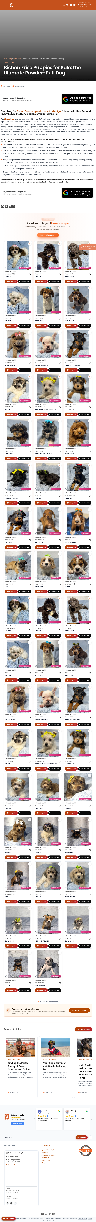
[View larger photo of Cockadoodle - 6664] (89, 864)
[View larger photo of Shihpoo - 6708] (59, 819)
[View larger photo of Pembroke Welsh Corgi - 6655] (59, 908)
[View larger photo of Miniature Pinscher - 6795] (89, 332)
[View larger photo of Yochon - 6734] (29, 775)
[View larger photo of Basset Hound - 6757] (89, 509)
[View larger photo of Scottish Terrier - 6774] (29, 465)
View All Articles (83, 1029)
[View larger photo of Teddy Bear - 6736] (59, 775)
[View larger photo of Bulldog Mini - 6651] (59, 952)
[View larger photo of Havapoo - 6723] (29, 819)
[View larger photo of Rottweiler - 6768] (29, 509)
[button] (91, 1120)
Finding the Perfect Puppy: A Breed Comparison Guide (19, 1066)
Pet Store (86, 1059)
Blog (10, 59)
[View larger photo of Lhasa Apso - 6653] (89, 908)
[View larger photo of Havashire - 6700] (89, 819)
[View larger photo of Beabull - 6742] (89, 554)
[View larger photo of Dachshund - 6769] (59, 509)
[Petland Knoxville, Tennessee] (11, 5)
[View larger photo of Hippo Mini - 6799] (59, 288)
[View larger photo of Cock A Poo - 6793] (89, 421)
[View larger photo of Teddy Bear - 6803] (59, 243)
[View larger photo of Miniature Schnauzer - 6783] (59, 421)
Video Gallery (46, 1160)
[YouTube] (11, 1203)
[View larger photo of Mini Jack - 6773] (89, 465)
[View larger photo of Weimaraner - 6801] (89, 243)
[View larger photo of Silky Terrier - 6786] (89, 376)
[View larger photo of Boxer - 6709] (29, 864)
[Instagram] (15, 1203)
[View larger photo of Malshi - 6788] (29, 376)
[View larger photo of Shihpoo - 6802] (29, 243)
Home (6, 59)
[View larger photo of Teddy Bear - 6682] (59, 864)
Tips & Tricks (17, 59)
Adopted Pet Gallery (48, 1155)
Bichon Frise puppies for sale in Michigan (39, 111)
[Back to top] (90, 1137)
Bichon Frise (9, 119)
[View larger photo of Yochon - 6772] (59, 465)
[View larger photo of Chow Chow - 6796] (29, 332)
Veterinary (92, 1062)
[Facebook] (7, 1203)
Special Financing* (48, 1150)
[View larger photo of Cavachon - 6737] (59, 554)
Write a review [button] (17, 1123)
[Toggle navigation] (6, 5)
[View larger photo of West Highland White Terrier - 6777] (59, 376)
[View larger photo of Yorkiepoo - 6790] (29, 421)
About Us (45, 1153)
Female (10, 274)
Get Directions (12, 1165)
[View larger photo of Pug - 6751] (29, 554)
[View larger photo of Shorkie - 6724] (89, 775)
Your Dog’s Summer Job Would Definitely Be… (55, 1066)
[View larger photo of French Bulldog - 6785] (59, 332)
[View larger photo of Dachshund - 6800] (89, 288)
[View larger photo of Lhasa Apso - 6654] (29, 908)
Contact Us (45, 1158)
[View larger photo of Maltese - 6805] (29, 288)
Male (39, 274)
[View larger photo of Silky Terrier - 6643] (29, 952)
